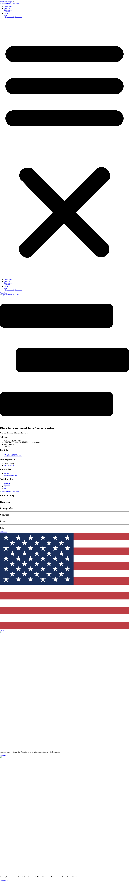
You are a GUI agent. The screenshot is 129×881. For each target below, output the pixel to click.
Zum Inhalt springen (6, 2)
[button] (64, 148)
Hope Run (7, 8)
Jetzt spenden (4, 755)
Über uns (4, 515)
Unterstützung (8, 6)
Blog (5, 15)
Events (6, 13)
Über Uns (7, 12)
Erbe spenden (8, 10)
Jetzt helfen (3, 293)
